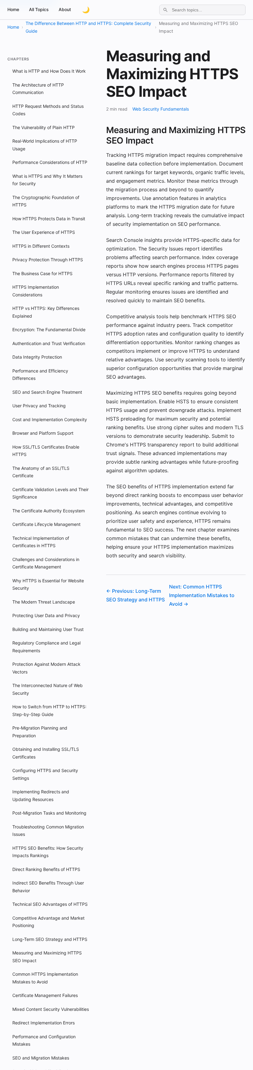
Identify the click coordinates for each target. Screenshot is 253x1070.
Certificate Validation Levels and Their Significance (50, 493)
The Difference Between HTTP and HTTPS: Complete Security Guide (88, 27)
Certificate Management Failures (45, 995)
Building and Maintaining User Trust (48, 629)
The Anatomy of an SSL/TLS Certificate (40, 472)
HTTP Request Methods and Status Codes (48, 110)
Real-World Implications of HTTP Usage (44, 144)
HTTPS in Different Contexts (40, 246)
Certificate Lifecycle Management (46, 524)
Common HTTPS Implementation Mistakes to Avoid (45, 977)
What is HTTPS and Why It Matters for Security (47, 179)
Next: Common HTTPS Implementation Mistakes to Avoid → (201, 595)
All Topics (39, 9)
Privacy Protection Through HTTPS (47, 259)
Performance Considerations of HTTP (49, 162)
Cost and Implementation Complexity (49, 419)
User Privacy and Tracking (39, 405)
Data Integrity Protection (37, 357)
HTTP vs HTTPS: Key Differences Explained (45, 312)
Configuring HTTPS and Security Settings (45, 774)
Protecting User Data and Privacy (46, 615)
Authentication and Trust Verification (48, 343)
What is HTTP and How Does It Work (49, 71)
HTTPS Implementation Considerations (35, 290)
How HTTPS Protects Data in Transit (48, 218)
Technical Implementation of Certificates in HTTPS (40, 541)
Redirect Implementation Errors (43, 1022)
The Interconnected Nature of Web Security (47, 689)
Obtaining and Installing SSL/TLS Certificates (45, 753)
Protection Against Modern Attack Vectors (46, 667)
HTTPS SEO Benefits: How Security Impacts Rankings (47, 851)
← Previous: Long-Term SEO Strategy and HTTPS (135, 595)
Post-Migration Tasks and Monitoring (49, 813)
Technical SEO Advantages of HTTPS (50, 904)
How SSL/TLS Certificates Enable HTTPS (45, 450)
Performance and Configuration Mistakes (44, 1040)
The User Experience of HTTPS (43, 232)
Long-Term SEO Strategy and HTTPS (49, 939)
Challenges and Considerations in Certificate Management (45, 563)
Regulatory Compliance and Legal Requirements (46, 646)
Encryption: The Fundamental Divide (48, 329)
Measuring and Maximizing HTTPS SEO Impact (47, 956)
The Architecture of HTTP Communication (38, 88)
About (65, 9)
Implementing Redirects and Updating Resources (40, 795)
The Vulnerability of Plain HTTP (43, 127)
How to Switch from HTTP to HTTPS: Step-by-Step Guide (49, 710)
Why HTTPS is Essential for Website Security (48, 584)
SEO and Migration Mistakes (40, 1057)
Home (13, 9)
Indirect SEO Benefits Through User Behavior (48, 886)
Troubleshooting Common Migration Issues (48, 830)
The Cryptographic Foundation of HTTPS (45, 201)
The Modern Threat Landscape (43, 601)
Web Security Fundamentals (160, 109)
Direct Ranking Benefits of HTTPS (46, 869)
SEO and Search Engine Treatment (47, 392)
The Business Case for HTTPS (42, 273)
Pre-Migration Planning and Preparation (39, 731)
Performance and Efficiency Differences (40, 374)
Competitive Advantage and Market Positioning (48, 921)
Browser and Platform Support (42, 433)
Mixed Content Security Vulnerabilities (50, 1009)
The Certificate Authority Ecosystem (48, 510)
